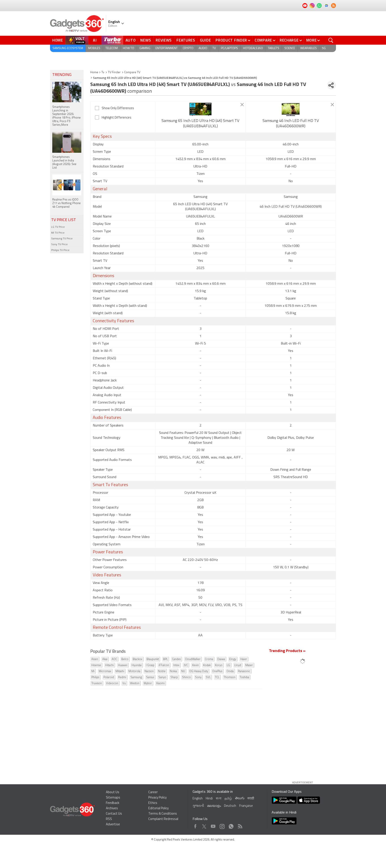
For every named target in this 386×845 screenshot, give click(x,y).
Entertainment (166, 48)
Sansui (150, 677)
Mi (92, 671)
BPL (165, 659)
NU (183, 671)
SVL (208, 677)
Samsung (136, 677)
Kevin (195, 665)
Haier (243, 659)
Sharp (174, 677)
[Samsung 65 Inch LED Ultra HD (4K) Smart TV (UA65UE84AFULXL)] (200, 109)
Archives (112, 808)
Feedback (112, 803)
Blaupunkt (153, 659)
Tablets (273, 48)
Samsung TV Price (62, 238)
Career (153, 792)
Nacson (149, 671)
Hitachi (109, 665)
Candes (176, 659)
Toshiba (244, 677)
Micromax (105, 671)
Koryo (218, 665)
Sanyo (162, 677)
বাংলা (218, 798)
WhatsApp (231, 825)
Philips (95, 677)
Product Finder (231, 40)
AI (95, 40)
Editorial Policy (158, 808)
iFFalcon (164, 665)
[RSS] (333, 5)
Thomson (229, 677)
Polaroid (108, 677)
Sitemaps (113, 797)
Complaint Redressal (163, 819)
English (198, 798)
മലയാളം (214, 806)
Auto (131, 40)
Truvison (96, 683)
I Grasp (150, 665)
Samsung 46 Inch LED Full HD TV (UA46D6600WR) (290, 123)
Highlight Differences (116, 117)
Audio (203, 48)
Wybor (148, 683)
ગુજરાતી (198, 806)
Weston (134, 683)
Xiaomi (160, 683)
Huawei (122, 665)
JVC (186, 665)
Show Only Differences (118, 108)
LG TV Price (58, 227)
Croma (209, 659)
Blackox (137, 659)
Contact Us (114, 814)
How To (128, 48)
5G (324, 48)
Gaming (144, 48)
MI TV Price (58, 233)
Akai (104, 659)
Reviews (164, 40)
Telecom (111, 48)
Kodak (207, 665)
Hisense (96, 665)
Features (185, 40)
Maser (249, 665)
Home (57, 40)
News (145, 40)
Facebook (195, 825)
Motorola (134, 671)
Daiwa (221, 659)
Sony (198, 677)
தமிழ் (228, 798)
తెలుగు (239, 798)
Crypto (188, 48)
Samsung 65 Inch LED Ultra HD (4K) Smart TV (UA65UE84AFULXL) (200, 123)
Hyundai (137, 665)
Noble (162, 671)
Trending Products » (287, 651)
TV (214, 48)
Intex (176, 665)
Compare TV (132, 72)
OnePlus (217, 671)
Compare (263, 40)
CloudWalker (193, 659)
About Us (112, 792)
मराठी (251, 798)
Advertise (113, 824)
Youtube (213, 825)
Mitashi (119, 671)
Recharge (289, 40)
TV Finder (114, 72)
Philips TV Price (60, 250)
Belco (124, 659)
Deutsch (230, 806)
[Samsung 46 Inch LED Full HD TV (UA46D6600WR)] (291, 109)
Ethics (152, 803)
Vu (124, 683)
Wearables (308, 48)
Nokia (173, 671)
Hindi (209, 798)
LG (228, 665)
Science (289, 48)
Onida (230, 671)
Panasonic (244, 671)
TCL (217, 677)
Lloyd (237, 665)
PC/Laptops (229, 48)
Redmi (122, 677)
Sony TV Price (59, 244)
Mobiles (94, 48)
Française (246, 806)
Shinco (186, 677)
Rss (239, 825)
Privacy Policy (157, 797)
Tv (102, 72)
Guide (205, 40)
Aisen (94, 659)
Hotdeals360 (253, 48)
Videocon (112, 683)
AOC (114, 659)
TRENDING (61, 75)
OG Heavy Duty (198, 671)
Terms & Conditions (162, 814)
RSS (109, 819)
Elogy (232, 659)
